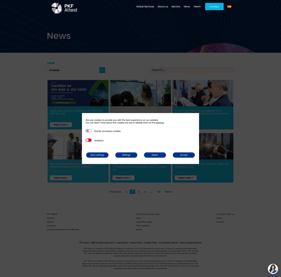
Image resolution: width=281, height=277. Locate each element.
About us (163, 6)
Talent (197, 6)
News (187, 6)
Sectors (176, 6)
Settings (126, 155)
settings (160, 123)
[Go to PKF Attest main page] (64, 8)
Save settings (97, 155)
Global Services (145, 6)
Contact (214, 6)
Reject (155, 155)
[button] (273, 269)
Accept (183, 155)
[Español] (230, 6)
